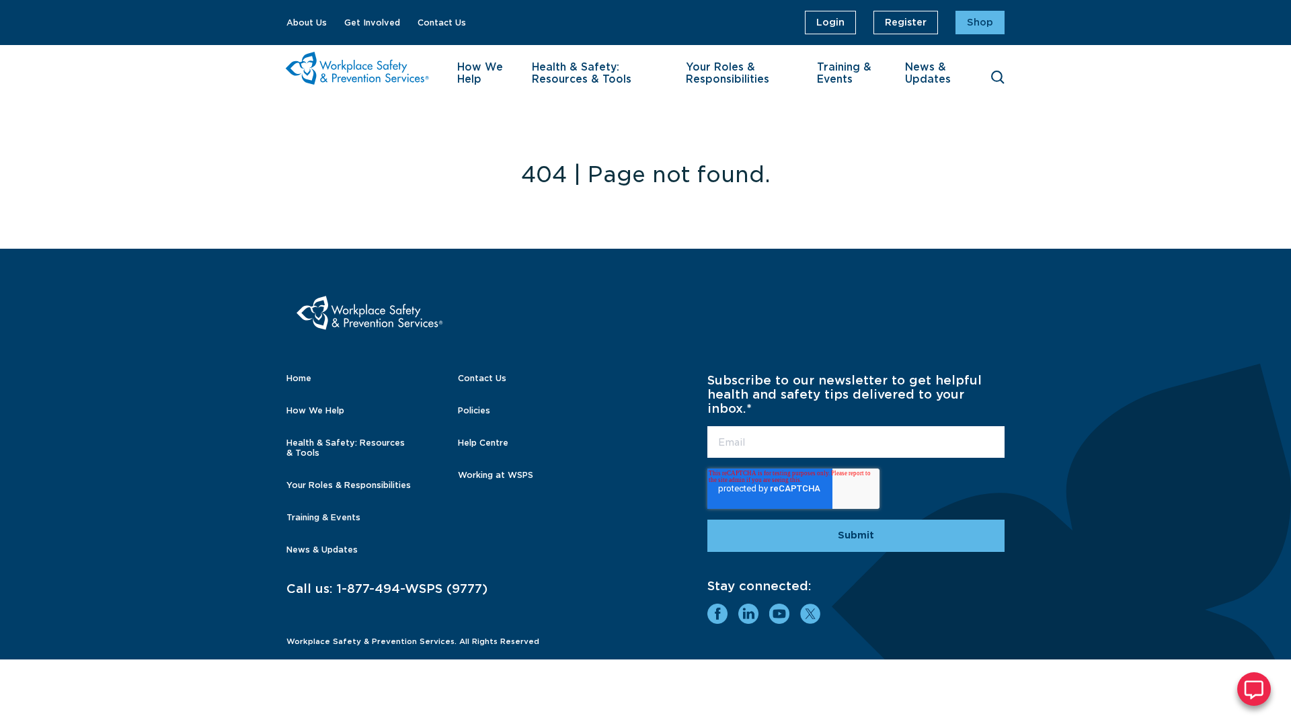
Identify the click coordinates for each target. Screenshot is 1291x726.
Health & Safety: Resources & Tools (581, 73)
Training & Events (844, 73)
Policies (474, 410)
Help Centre (483, 443)
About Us (306, 22)
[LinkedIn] (748, 614)
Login (830, 22)
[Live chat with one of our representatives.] (1254, 689)
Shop (980, 22)
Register (906, 22)
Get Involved (372, 22)
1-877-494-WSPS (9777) (412, 588)
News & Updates (928, 73)
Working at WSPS (495, 475)
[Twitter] (810, 614)
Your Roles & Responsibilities (727, 73)
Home (298, 378)
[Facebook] (717, 614)
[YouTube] (779, 614)
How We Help (480, 73)
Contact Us (442, 22)
